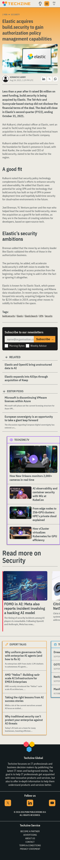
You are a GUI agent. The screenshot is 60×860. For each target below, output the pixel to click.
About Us (30, 838)
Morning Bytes (17, 345)
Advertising (30, 834)
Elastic (20, 315)
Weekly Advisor (38, 345)
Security (15, 14)
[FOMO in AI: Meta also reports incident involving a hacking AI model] (25, 585)
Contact (30, 841)
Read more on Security (21, 556)
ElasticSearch (31, 315)
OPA (41, 315)
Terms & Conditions (30, 845)
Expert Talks (18, 644)
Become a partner (30, 831)
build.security (8, 315)
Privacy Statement (30, 848)
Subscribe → (45, 339)
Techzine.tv (21, 439)
